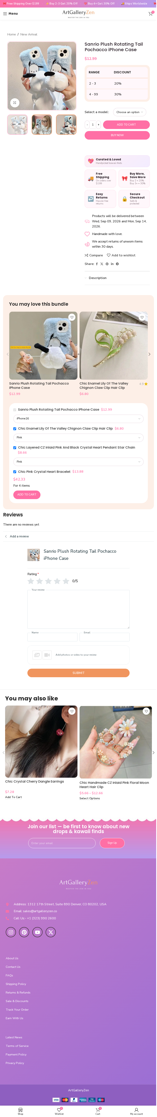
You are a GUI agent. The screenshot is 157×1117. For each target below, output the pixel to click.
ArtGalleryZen (78, 1090)
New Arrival (28, 34)
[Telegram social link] (117, 264)
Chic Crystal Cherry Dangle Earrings (34, 781)
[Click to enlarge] (14, 102)
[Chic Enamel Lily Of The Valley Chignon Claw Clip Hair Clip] (114, 346)
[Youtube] (37, 932)
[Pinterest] (24, 932)
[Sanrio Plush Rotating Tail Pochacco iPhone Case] (43, 346)
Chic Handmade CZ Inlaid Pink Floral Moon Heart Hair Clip (114, 784)
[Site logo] (78, 13)
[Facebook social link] (96, 264)
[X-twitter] (51, 932)
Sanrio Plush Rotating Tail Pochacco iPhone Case (39, 385)
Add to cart (126, 125)
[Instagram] (11, 932)
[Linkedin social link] (112, 264)
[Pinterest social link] (107, 264)
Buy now (117, 135)
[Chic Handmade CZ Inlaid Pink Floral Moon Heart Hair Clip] (116, 742)
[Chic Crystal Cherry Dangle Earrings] (41, 742)
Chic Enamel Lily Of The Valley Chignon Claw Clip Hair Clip (104, 385)
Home (11, 34)
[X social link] (101, 264)
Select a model (96, 112)
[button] (11, 76)
